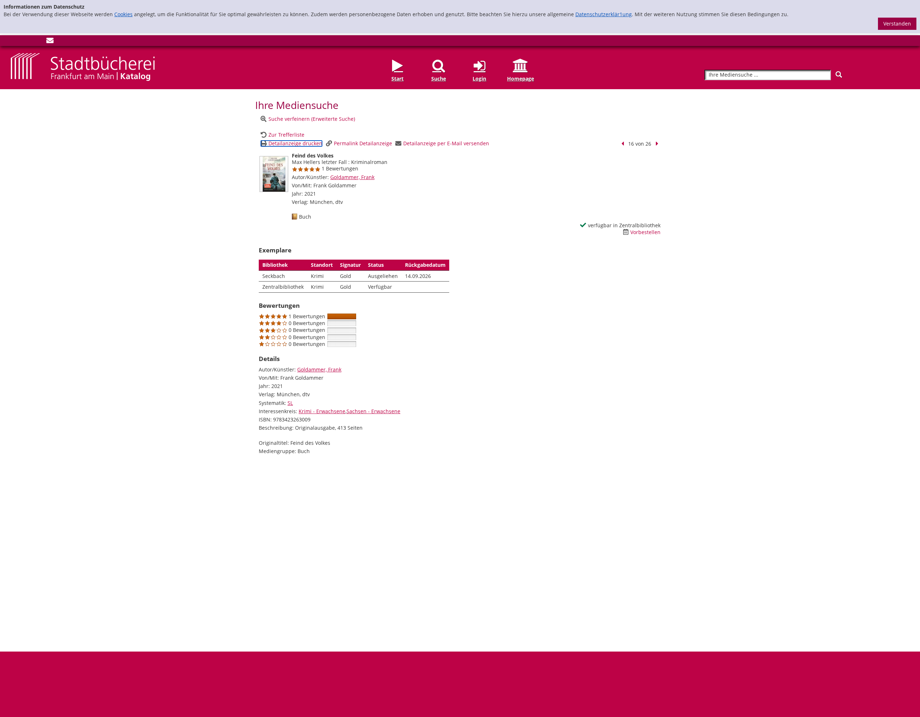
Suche (438, 78)
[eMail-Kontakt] (50, 42)
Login (479, 78)
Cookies (123, 14)
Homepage (520, 78)
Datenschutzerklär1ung (603, 14)
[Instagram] (26, 42)
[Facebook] (14, 42)
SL (290, 402)
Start (397, 78)
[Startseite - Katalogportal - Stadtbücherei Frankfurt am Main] (83, 66)
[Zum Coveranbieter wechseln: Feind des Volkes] (273, 174)
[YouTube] (38, 42)
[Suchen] (839, 74)
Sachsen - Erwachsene (373, 411)
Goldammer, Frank (352, 177)
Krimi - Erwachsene (322, 411)
